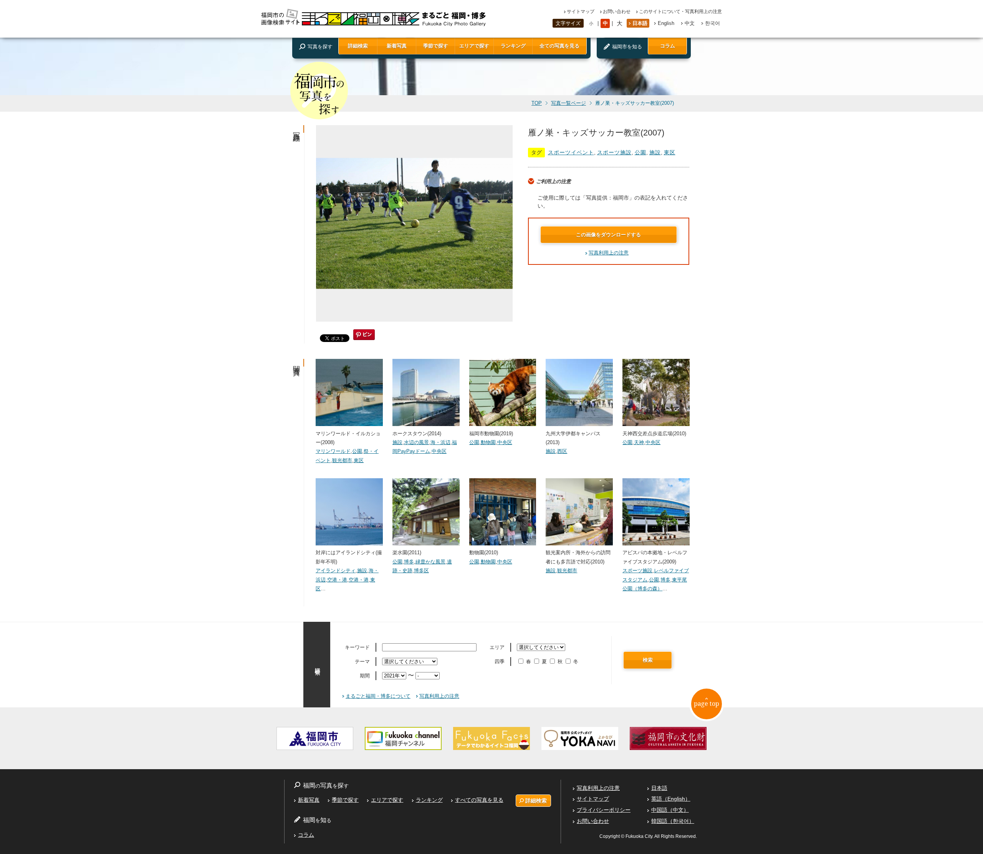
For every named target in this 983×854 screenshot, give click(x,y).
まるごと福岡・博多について (378, 696)
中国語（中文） (670, 810)
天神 (639, 442)
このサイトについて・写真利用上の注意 (680, 11)
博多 (409, 562)
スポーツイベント (571, 152)
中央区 (439, 451)
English (666, 23)
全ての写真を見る (559, 46)
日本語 (639, 23)
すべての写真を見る (479, 800)
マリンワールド (333, 451)
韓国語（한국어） (672, 821)
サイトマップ (580, 11)
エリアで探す (474, 46)
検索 (648, 660)
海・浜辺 (440, 442)
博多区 (421, 570)
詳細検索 (358, 46)
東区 (669, 152)
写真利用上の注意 (609, 253)
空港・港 (337, 580)
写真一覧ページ (568, 103)
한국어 (712, 23)
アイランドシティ (336, 570)
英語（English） (670, 799)
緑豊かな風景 (430, 562)
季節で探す (435, 46)
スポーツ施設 (614, 152)
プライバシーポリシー (604, 810)
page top (706, 703)
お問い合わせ (617, 11)
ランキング (513, 46)
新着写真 (397, 46)
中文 (690, 23)
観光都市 (342, 460)
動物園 (488, 442)
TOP (536, 103)
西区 (562, 451)
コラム (667, 46)
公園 (640, 152)
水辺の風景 (416, 442)
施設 (655, 152)
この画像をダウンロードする (608, 235)
